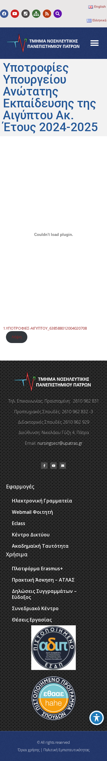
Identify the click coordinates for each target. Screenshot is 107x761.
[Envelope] (62, 465)
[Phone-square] (25, 14)
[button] (94, 43)
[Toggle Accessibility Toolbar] (96, 718)
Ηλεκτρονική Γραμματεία (42, 500)
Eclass (18, 523)
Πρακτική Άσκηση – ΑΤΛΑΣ (43, 580)
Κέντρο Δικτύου (31, 534)
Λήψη (17, 336)
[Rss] (47, 14)
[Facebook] (4, 14)
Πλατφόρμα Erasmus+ (37, 568)
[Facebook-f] (44, 465)
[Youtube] (15, 14)
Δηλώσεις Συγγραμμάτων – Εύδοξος (44, 594)
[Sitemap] (36, 14)
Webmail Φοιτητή (32, 512)
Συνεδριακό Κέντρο (35, 608)
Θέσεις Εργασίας (32, 619)
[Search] (58, 14)
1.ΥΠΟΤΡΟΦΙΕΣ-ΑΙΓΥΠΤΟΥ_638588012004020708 (45, 328)
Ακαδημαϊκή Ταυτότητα (40, 546)
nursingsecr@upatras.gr (59, 443)
